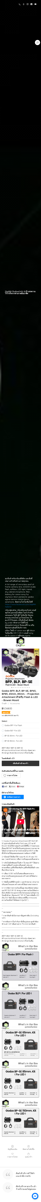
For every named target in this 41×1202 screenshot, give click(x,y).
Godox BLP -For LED (13, 731)
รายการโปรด (12, 1157)
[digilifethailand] (20, 642)
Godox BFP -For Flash (13, 725)
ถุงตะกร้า (28, 1157)
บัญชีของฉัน (12, 1149)
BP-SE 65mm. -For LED (13, 736)
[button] (11, 775)
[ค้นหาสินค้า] (37, 42)
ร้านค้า (4, 703)
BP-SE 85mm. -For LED (13, 741)
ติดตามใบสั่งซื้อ (28, 1149)
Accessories (15, 703)
